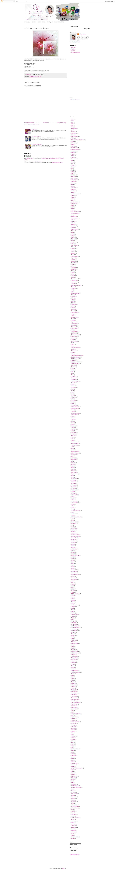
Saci (72, 747)
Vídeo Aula (73, 825)
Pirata (72, 677)
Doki (72, 346)
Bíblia (72, 208)
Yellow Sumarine (74, 836)
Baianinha (73, 181)
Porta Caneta (74, 691)
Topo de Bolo (74, 797)
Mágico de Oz (74, 528)
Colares (73, 307)
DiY (72, 342)
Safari (72, 750)
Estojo (72, 368)
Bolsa (72, 222)
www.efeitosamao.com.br (37, 161)
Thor (72, 789)
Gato (72, 416)
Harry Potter (73, 432)
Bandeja (73, 189)
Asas (72, 163)
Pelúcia (72, 648)
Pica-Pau (73, 664)
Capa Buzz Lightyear (36, 136)
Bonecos (73, 224)
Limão (72, 507)
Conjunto (73, 310)
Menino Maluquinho (75, 555)
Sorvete (72, 773)
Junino (72, 477)
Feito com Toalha (74, 381)
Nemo (72, 585)
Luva (72, 518)
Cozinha (73, 320)
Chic (72, 290)
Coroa (72, 315)
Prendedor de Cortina (75, 713)
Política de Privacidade (59, 22)
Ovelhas (73, 606)
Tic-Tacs (73, 792)
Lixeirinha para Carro (75, 510)
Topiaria (73, 795)
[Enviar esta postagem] (34, 74)
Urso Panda (73, 814)
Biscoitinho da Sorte (75, 211)
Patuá (72, 645)
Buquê (72, 243)
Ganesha (73, 411)
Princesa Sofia (74, 717)
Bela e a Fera (74, 203)
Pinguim (73, 669)
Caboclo (73, 246)
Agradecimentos (74, 136)
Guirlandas (73, 426)
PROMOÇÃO (74, 723)
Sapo (72, 757)
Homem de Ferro (74, 443)
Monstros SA (74, 571)
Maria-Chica (73, 539)
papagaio (73, 621)
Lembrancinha (74, 501)
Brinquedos (73, 238)
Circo (72, 298)
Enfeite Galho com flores (37, 144)
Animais (73, 152)
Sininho (72, 766)
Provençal (73, 725)
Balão (72, 186)
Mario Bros (73, 542)
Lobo (72, 512)
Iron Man (73, 462)
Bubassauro (73, 242)
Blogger (63, 868)
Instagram (73, 47)
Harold (72, 430)
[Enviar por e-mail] (36, 74)
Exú (72, 373)
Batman (72, 197)
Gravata (73, 424)
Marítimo (73, 544)
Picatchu (73, 665)
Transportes (73, 801)
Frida (72, 398)
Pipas (72, 675)
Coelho (72, 306)
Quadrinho (73, 728)
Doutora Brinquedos (75, 347)
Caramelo (73, 259)
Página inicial (27, 22)
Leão (72, 499)
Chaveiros (73, 288)
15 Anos (73, 119)
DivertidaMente (74, 341)
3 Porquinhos (74, 128)
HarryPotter (73, 434)
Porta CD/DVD (74, 693)
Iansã (72, 448)
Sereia (72, 760)
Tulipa (72, 803)
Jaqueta (73, 466)
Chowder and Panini (75, 293)
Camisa (72, 251)
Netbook (73, 589)
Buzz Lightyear (74, 245)
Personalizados (74, 656)
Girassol (73, 422)
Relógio (73, 737)
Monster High (74, 569)
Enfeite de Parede (75, 358)
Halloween (73, 429)
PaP (72, 619)
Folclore (73, 395)
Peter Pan (73, 661)
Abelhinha (73, 131)
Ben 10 (72, 205)
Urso (72, 813)
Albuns (72, 138)
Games (72, 410)
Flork (72, 392)
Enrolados (73, 365)
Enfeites (73, 360)
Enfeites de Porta (74, 363)
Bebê (72, 198)
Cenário (73, 277)
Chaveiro (73, 286)
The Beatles (73, 784)
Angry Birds (73, 151)
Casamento (73, 267)
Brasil (72, 232)
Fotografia (73, 397)
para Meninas (31, 76)
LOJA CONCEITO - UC (76, 517)
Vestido (72, 822)
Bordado (73, 227)
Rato (72, 733)
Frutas (72, 403)
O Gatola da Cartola (75, 593)
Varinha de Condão (75, 817)
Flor (72, 390)
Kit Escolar (73, 483)
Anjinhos (73, 154)
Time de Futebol (74, 793)
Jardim (72, 467)
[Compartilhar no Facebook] (41, 74)
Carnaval (73, 261)
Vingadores (73, 827)
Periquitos (73, 654)
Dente (72, 330)
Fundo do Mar (74, 405)
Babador (73, 171)
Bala (72, 184)
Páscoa (72, 633)
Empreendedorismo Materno (77, 355)
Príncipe (73, 720)
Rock (72, 742)
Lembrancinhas (74, 502)
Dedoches (73, 326)
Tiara (72, 790)
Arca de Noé (74, 159)
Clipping (73, 299)
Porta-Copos (74, 709)
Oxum (72, 611)
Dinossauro (73, 338)
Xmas (72, 835)
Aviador (72, 165)
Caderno (73, 250)
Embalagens (74, 354)
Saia (38, 76)
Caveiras (73, 274)
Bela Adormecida (74, 202)
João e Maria (74, 472)
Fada (72, 374)
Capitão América (74, 256)
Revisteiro (73, 739)
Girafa (72, 421)
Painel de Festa (74, 614)
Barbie (72, 192)
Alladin (72, 141)
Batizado (73, 195)
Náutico (72, 584)
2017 (72, 122)
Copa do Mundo (74, 312)
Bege (72, 200)
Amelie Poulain (74, 147)
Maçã (72, 520)
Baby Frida (73, 174)
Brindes (72, 237)
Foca (72, 394)
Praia (72, 712)
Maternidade (74, 549)
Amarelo (73, 146)
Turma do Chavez (75, 808)
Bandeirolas (73, 187)
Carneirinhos (74, 262)
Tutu (40, 76)
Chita (72, 291)
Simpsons (73, 765)
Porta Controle (74, 697)
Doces (72, 344)
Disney (72, 339)
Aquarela (73, 157)
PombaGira (73, 685)
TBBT (72, 782)
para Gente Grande (75, 627)
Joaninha (73, 470)
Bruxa (72, 240)
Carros (72, 264)
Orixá (72, 603)
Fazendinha (73, 379)
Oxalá (72, 608)
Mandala (73, 531)
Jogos (72, 475)
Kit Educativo (74, 482)
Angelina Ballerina (75, 149)
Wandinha (73, 830)
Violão (72, 828)
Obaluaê (73, 595)
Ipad (72, 461)
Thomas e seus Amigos (76, 787)
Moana (72, 565)
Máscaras (73, 547)
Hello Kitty (73, 435)
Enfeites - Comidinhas (76, 362)
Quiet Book (73, 729)
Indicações (73, 454)
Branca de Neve (74, 229)
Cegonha (73, 275)
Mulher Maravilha (75, 574)
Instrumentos (74, 459)
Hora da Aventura (75, 445)
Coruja (72, 318)
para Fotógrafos (74, 625)
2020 (72, 127)
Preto (72, 715)
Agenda (73, 135)
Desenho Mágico (74, 331)
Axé (72, 168)
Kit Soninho (73, 488)
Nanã (72, 581)
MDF (72, 550)
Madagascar (74, 523)
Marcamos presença (75, 52)
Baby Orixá (73, 178)
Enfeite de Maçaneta (75, 357)
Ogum (72, 597)
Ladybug (73, 491)
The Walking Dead (75, 785)
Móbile (72, 566)
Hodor (72, 440)
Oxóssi (72, 609)
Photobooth (73, 662)
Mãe (72, 525)
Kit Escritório (74, 485)
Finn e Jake (73, 387)
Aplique (72, 155)
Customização (74, 323)
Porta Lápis (73, 701)
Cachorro (73, 248)
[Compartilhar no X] (39, 74)
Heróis (72, 437)
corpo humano (74, 317)
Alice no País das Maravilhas (77, 139)
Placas (72, 680)
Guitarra (73, 427)
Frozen (72, 402)
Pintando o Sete (74, 670)
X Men (72, 833)
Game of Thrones (75, 408)
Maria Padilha (74, 537)
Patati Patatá (74, 640)
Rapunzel (73, 731)
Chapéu (73, 283)
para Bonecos (74, 624)
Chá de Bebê (74, 282)
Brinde (72, 235)
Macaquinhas (74, 521)
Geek (72, 418)
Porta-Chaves (74, 707)
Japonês (73, 464)
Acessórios (73, 133)
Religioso (73, 736)
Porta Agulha (74, 689)
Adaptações (49, 22)
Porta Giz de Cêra (75, 699)
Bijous (72, 210)
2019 (72, 125)
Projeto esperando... (75, 721)
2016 (72, 120)
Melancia (73, 553)
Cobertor (73, 301)
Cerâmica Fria (74, 280)
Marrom (72, 545)
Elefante (73, 352)
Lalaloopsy (73, 493)
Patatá (72, 637)
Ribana (72, 741)
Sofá (72, 771)
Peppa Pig (73, 649)
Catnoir (72, 270)
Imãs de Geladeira (75, 453)
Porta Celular (74, 694)
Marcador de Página (75, 536)
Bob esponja (74, 216)
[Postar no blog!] (38, 74)
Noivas (72, 592)
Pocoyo (72, 681)
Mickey (72, 557)
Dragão (72, 349)
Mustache (73, 577)
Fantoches (73, 378)
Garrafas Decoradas (75, 413)
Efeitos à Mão (29, 158)
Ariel (72, 160)
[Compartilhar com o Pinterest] (42, 74)
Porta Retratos (74, 704)
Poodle (72, 688)
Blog (72, 214)
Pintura (72, 673)
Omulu (72, 598)
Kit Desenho (73, 480)
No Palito (73, 590)
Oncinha (73, 600)
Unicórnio (73, 811)
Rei (72, 734)
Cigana (72, 294)
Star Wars (73, 774)
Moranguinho (74, 573)
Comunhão (73, 309)
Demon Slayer (74, 328)
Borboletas (73, 226)
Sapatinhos (73, 755)
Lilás (72, 505)
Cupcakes (73, 322)
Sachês (72, 745)
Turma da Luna (74, 805)
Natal (72, 582)
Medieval (73, 552)
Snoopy (72, 769)
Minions (73, 561)
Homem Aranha (74, 442)
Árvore (72, 162)
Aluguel (72, 144)
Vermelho (73, 820)
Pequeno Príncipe (75, 653)
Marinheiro (73, 541)
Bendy (72, 206)
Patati (72, 638)
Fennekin (73, 382)
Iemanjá (73, 450)
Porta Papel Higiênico (75, 702)
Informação (73, 458)
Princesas (73, 718)
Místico (72, 563)
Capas (72, 254)
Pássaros (73, 635)
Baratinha (73, 190)
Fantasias (73, 376)
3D (71, 130)
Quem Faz (34, 22)
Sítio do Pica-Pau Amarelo (76, 768)
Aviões (72, 166)
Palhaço (73, 616)
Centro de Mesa (74, 278)
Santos (72, 753)
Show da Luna (74, 763)
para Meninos (74, 630)
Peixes (72, 646)
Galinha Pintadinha (75, 406)
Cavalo (72, 272)
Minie (72, 560)
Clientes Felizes (41, 22)
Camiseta (73, 253)
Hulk (72, 446)
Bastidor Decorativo (75, 194)
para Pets (73, 632)
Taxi (72, 781)
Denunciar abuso (74, 854)
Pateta (72, 641)
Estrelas (73, 370)
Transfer (73, 800)
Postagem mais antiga (61, 122)
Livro (72, 509)
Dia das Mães (74, 333)
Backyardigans (74, 179)
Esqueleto (73, 366)
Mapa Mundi (74, 533)
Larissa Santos (82, 34)
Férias (72, 384)
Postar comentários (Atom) (33, 124)
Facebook (73, 49)
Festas (72, 386)
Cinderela (73, 296)
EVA (72, 371)
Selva (72, 758)
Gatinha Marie (74, 414)
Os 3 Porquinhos (74, 605)
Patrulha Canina (74, 643)
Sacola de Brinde (75, 749)
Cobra (72, 302)
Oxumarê (73, 613)
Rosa (36, 76)
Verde (72, 819)
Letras (72, 504)
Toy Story (73, 798)
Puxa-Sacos (73, 726)
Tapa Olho (73, 777)
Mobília (72, 568)
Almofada (73, 143)
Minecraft (73, 558)
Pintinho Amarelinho (75, 672)
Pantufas (73, 617)
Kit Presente (73, 486)
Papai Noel (73, 622)
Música (72, 576)
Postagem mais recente (29, 122)
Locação (73, 515)
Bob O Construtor (75, 218)
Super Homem (74, 776)
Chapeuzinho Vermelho (76, 285)
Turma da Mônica (75, 806)
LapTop (72, 496)
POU (72, 710)
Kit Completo (74, 478)
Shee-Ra (73, 761)
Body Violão (34, 129)
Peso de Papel (74, 657)
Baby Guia (73, 176)
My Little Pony (74, 579)
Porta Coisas (74, 696)
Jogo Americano (74, 474)
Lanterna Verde (74, 494)
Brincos (72, 234)
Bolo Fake (73, 221)
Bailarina (73, 182)
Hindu (72, 438)
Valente (72, 816)
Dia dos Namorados (75, 334)
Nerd (72, 587)
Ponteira (73, 686)
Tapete (72, 779)
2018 (72, 123)
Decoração (73, 325)
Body (72, 219)
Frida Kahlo (73, 400)
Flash (72, 389)
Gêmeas (73, 419)
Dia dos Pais (74, 336)
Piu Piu (72, 678)
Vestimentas (73, 824)
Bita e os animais (74, 213)
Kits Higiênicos (74, 489)
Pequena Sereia (74, 651)
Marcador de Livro (75, 534)
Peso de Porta (74, 659)
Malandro (73, 529)
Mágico (72, 526)
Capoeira (73, 258)
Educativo (73, 350)
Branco (72, 230)
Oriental (73, 601)
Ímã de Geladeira (75, 451)
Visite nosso (72, 99)
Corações (73, 314)
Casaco (72, 266)
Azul (72, 170)
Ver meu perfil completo (75, 42)
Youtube (73, 50)
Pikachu (73, 667)
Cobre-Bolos (74, 304)
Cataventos (73, 269)
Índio (72, 456)
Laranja (72, 497)
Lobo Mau (73, 513)
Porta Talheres (74, 705)
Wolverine (73, 832)
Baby (72, 173)
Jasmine (73, 469)
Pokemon (73, 683)
